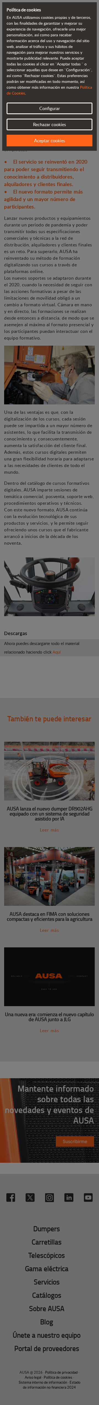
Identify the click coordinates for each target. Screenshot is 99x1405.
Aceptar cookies (49, 140)
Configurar (49, 108)
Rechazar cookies (49, 124)
